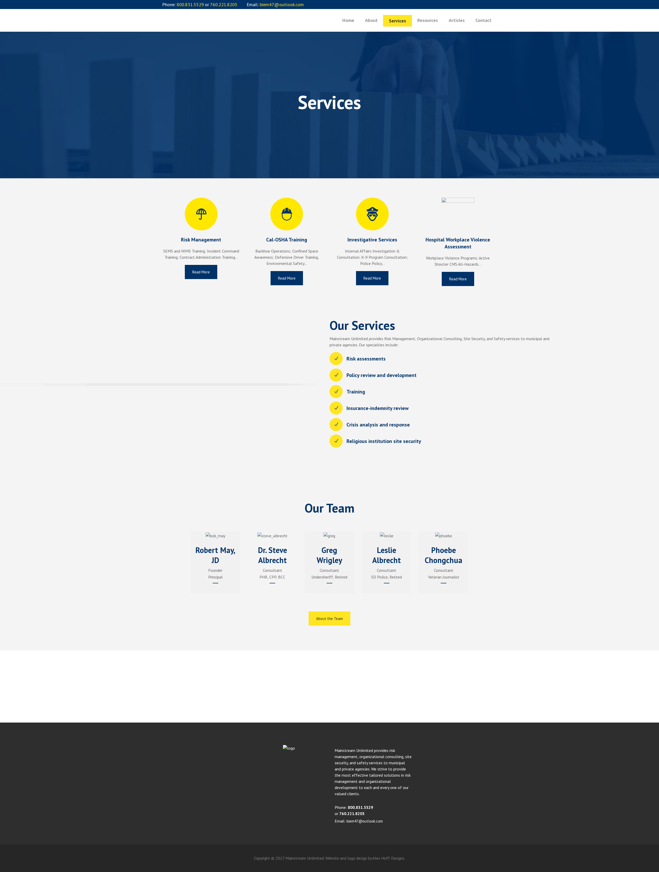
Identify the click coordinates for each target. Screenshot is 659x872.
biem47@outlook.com (364, 821)
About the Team (329, 618)
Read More (201, 272)
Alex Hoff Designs (388, 858)
